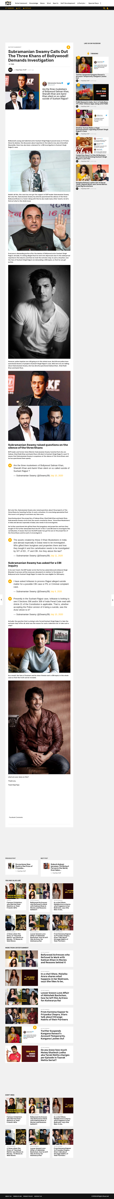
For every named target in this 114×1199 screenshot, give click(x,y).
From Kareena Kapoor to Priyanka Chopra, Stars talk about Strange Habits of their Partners (62, 937)
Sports (55, 3)
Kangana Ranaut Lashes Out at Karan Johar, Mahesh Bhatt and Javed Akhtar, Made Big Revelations (91, 184)
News (42, 3)
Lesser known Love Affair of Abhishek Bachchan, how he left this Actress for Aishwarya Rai (39, 937)
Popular (28, 8)
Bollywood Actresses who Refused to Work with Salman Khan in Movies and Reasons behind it (38, 906)
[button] (100, 3)
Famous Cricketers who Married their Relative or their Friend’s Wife (14, 905)
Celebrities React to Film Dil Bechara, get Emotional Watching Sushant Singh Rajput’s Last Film (91, 157)
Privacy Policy (28, 1196)
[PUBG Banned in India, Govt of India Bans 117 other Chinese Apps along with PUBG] (92, 92)
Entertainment (21, 3)
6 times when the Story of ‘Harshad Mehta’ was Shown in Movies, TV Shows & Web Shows (15, 937)
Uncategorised (11, 932)
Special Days (94, 3)
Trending (10, 8)
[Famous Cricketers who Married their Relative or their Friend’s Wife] (15, 891)
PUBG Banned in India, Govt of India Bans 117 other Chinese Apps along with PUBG (92, 103)
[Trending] (68, 47)
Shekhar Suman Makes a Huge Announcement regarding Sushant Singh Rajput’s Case (92, 129)
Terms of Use (17, 1196)
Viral (49, 3)
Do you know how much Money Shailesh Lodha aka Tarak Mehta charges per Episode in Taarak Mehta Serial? (55, 1055)
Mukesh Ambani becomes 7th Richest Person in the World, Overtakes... (60, 867)
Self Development (68, 3)
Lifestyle (81, 3)
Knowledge (33, 3)
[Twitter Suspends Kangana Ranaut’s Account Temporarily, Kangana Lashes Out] (21, 1035)
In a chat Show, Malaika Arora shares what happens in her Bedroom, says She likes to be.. (62, 906)
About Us (8, 1196)
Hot (19, 8)
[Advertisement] (57, 25)
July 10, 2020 (56, 475)
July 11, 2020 (56, 555)
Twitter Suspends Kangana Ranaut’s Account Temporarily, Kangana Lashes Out (53, 1035)
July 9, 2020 (56, 591)
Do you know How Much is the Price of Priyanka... (24, 866)
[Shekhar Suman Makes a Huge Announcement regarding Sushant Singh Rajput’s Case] (92, 118)
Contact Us (38, 1196)
